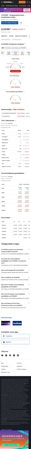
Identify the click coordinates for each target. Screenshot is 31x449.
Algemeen (4, 36)
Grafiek (11, 36)
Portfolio (3, 369)
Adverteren (19, 366)
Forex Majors (22, 5)
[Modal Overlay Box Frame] (14, 439)
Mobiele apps (4, 366)
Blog (2, 363)
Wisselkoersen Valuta (12, 5)
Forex (3, 5)
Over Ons (19, 363)
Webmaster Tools (5, 372)
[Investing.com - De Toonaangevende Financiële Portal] (9, 2)
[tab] (9, 53)
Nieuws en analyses (21, 36)
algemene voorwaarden (6, 429)
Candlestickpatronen (16, 39)
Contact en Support (21, 369)
